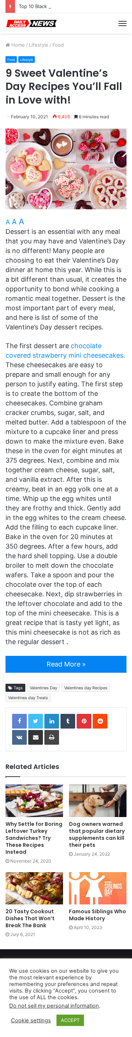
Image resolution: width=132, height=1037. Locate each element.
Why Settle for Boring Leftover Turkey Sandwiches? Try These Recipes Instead (34, 838)
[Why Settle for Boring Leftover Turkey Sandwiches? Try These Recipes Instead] (34, 800)
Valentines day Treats (28, 697)
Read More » (66, 664)
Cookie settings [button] (31, 1020)
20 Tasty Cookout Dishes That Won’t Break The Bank (30, 918)
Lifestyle (38, 45)
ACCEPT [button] (70, 1020)
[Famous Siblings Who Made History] (97, 888)
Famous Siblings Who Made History (97, 915)
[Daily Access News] (31, 23)
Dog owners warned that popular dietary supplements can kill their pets (97, 834)
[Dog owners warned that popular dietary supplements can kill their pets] (97, 800)
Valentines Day (43, 687)
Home (17, 45)
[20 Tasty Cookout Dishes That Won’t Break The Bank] (34, 888)
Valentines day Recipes (85, 687)
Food (58, 45)
